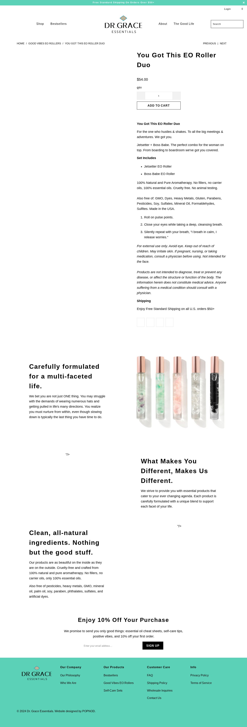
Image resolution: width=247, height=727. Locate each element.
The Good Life (184, 23)
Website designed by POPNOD (75, 711)
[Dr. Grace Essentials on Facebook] (33, 691)
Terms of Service (201, 682)
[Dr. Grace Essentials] (123, 24)
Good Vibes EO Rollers (119, 682)
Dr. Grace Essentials (40, 711)
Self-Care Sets (113, 690)
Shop (40, 23)
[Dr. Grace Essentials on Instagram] (39, 691)
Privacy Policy (199, 675)
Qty (139, 87)
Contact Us (154, 697)
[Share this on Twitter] (141, 322)
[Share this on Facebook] (150, 322)
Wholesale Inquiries (160, 690)
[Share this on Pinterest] (160, 322)
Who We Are (68, 682)
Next (223, 43)
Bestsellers (58, 23)
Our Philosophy (70, 675)
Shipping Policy (157, 682)
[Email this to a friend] (169, 322)
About (163, 23)
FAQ (150, 675)
